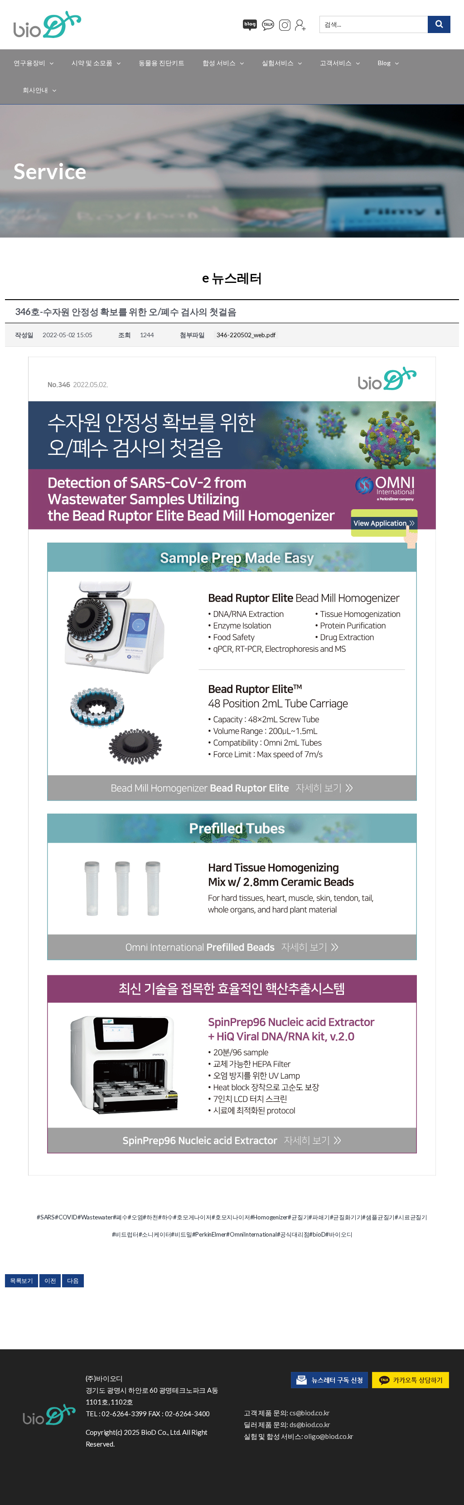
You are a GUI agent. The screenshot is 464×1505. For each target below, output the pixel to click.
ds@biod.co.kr (310, 1424)
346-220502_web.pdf (246, 335)
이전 (50, 1280)
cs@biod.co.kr (309, 1413)
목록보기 (21, 1280)
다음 (73, 1280)
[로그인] (300, 25)
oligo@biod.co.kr (328, 1436)
